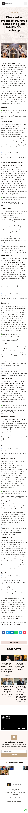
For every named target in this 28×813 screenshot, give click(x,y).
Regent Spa (16, 542)
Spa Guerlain (13, 381)
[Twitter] (10, 797)
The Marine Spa (19, 351)
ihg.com (15, 618)
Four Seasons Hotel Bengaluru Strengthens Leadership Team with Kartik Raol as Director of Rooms (7, 690)
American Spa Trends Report (11, 624)
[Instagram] (12, 797)
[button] (25, 3)
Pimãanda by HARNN (13, 465)
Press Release (14, 12)
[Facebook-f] (8, 797)
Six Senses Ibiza (19, 306)
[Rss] (20, 797)
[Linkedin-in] (15, 797)
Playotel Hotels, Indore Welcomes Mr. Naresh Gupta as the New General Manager (21, 666)
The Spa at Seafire (8, 169)
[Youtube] (17, 797)
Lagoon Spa (13, 508)
